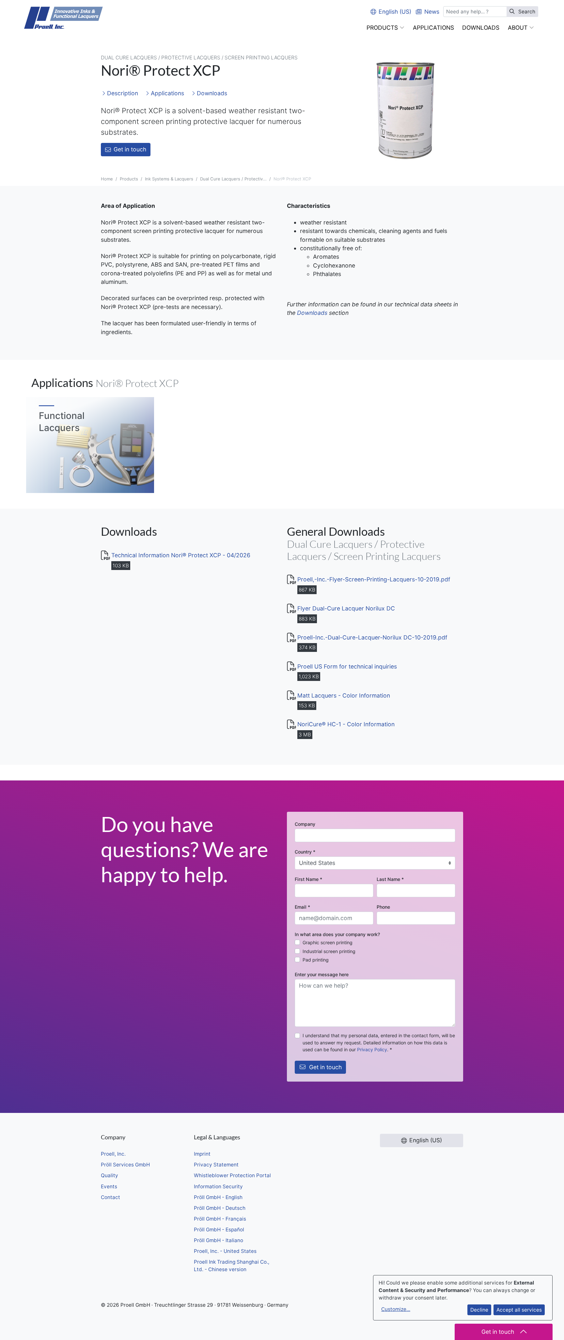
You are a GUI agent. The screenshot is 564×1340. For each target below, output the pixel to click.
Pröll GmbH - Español (219, 1229)
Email (302, 907)
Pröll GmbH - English (218, 1197)
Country (305, 852)
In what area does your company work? (337, 934)
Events (109, 1186)
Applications (166, 93)
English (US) (395, 11)
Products (129, 178)
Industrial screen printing (329, 951)
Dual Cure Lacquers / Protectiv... (233, 178)
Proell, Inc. (113, 1154)
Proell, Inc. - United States (225, 1251)
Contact (110, 1197)
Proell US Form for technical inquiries (347, 666)
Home (107, 178)
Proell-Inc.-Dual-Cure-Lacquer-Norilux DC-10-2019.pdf (372, 637)
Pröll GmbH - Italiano (218, 1240)
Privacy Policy (372, 1049)
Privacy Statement (216, 1165)
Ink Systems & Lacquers (169, 178)
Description (121, 93)
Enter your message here (322, 974)
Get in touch (130, 149)
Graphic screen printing (327, 942)
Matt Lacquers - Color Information (343, 695)
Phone (383, 907)
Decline (479, 1310)
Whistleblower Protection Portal (232, 1175)
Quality (109, 1175)
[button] (385, 28)
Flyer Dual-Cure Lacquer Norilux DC (346, 608)
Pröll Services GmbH (125, 1165)
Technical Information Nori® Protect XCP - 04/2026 (180, 555)
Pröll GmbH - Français (220, 1219)
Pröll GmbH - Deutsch (219, 1208)
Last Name (390, 879)
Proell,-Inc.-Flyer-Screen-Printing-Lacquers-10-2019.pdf (373, 579)
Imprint (202, 1154)
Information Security (218, 1186)
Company (305, 824)
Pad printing (316, 960)
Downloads (211, 93)
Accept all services (519, 1310)
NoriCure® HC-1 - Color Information (346, 724)
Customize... (395, 1309)
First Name (308, 879)
